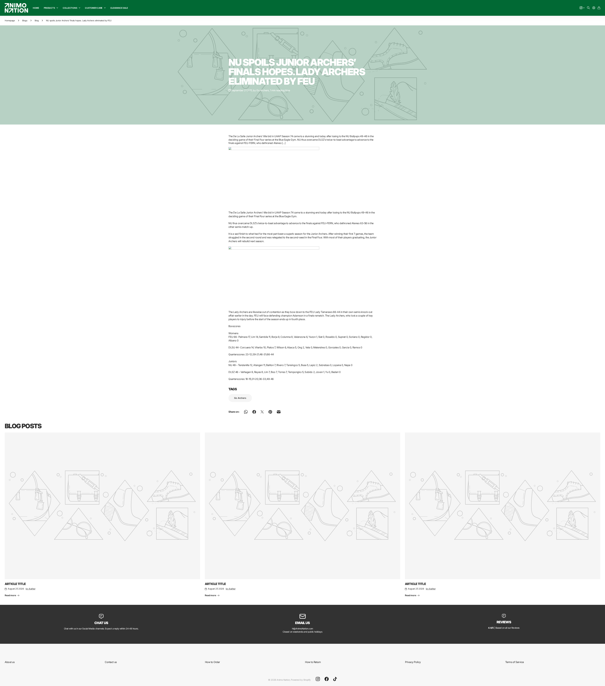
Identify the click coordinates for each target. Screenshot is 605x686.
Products (49, 8)
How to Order (212, 662)
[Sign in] (593, 8)
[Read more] (582, 8)
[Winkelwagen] (599, 8)
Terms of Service (514, 662)
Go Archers (240, 398)
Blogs (24, 20)
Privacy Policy (413, 662)
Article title (15, 584)
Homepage (10, 20)
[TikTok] (335, 679)
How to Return (313, 662)
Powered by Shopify (301, 679)
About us (9, 662)
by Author (30, 588)
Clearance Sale (119, 8)
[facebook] (327, 679)
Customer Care (93, 8)
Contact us (111, 662)
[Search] (588, 8)
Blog (37, 20)
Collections (70, 8)
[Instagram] (318, 679)
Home (36, 8)
